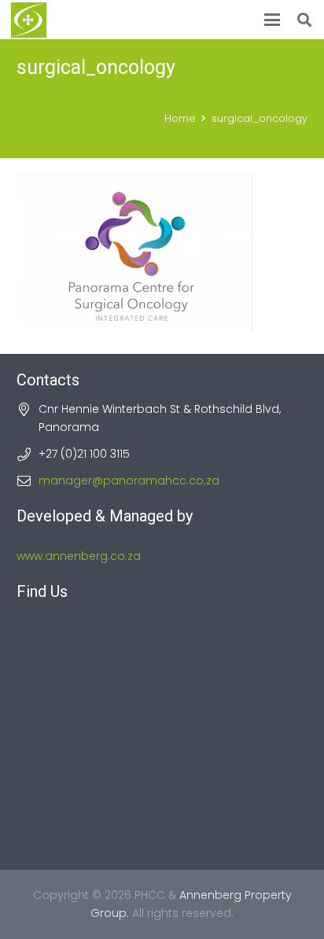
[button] (272, 20)
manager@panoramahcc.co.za (129, 480)
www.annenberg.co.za (79, 556)
